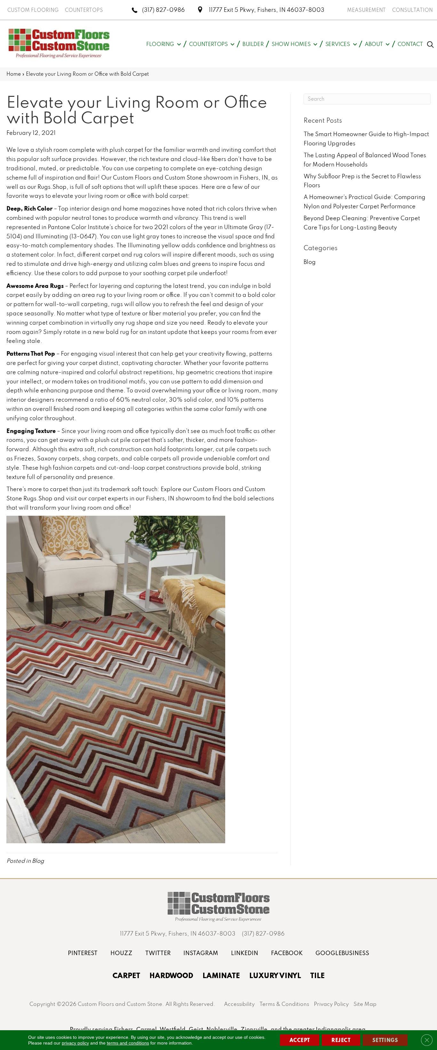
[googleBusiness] (342, 953)
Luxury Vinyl (275, 975)
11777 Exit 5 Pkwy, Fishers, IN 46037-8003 (266, 9)
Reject (341, 1040)
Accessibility (239, 1003)
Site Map (365, 1003)
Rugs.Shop (52, 186)
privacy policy (75, 1043)
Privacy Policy (331, 1003)
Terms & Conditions (284, 1003)
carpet (134, 149)
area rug (94, 294)
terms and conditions (128, 1043)
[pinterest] (83, 953)
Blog (38, 860)
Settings (385, 1040)
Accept (300, 1040)
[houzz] (121, 953)
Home (13, 74)
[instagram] (200, 953)
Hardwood (171, 975)
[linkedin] (244, 953)
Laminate (221, 975)
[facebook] (287, 953)
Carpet (126, 975)
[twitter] (158, 953)
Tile (317, 975)
